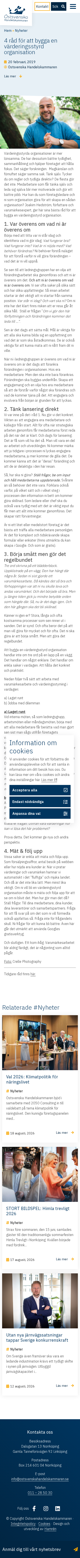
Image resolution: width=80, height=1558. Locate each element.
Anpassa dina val (26, 814)
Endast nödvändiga (28, 802)
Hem (8, 30)
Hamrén (50, 1529)
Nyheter (21, 30)
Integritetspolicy (23, 1523)
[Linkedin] (57, 1508)
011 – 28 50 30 (40, 1493)
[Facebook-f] (34, 1508)
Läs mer (47, 780)
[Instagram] (46, 1508)
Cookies (44, 1523)
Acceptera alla (24, 790)
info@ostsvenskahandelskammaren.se (40, 1479)
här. (33, 974)
